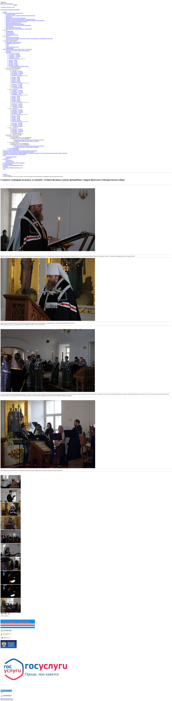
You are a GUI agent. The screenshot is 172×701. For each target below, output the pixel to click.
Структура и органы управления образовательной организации (20, 15)
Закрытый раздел (10, 48)
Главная (5, 12)
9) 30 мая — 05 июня (13, 65)
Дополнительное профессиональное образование (14, 154)
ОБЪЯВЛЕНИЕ (9, 31)
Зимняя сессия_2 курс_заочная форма (19, 143)
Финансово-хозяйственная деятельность (15, 24)
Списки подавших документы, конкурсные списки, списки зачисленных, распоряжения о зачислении (29, 38)
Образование (9, 16)
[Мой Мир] (5, 613)
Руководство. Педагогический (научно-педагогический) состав (20, 19)
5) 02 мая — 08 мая (13, 60)
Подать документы (8, 9)
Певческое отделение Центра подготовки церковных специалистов (18, 152)
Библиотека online (10, 161)
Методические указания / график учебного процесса (18, 50)
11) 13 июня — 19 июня (16, 85)
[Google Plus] (8, 613)
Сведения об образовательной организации (13, 13)
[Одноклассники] (4, 613)
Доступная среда (10, 26)
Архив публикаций (10, 33)
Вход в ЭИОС (16, 9)
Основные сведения (10, 14)
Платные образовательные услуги (14, 22)
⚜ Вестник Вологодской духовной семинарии (14, 162)
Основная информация (11, 156)
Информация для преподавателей (13, 42)
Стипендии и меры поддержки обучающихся (16, 21)
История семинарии (7, 164)
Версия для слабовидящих (7, 3)
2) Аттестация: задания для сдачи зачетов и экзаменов (26, 141)
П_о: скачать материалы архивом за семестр (19, 66)
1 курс (7, 44)
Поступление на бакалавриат (12, 37)
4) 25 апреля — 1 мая (13, 57)
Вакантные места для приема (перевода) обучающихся (18, 25)
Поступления (9, 160)
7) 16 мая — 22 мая (13, 62)
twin (4, 168)
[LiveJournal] (7, 613)
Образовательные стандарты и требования (15, 18)
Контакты (5, 166)
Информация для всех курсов (12, 43)
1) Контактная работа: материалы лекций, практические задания (29, 139)
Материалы (8, 158)
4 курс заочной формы (14, 149)
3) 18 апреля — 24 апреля (14, 56)
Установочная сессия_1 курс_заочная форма (21, 137)
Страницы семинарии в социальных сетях (13, 167)
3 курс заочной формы (14, 148)
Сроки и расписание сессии (12, 47)
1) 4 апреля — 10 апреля (14, 54)
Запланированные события (12, 34)
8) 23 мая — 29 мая (13, 63)
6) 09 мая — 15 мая (13, 61)
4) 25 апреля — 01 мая (16, 74)
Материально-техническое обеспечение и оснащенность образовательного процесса (25, 20)
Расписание (8, 51)
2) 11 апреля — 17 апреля (14, 55)
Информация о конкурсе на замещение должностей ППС (19, 28)
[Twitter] (2, 613)
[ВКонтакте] (1, 613)
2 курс (7, 45)
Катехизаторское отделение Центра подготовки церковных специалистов (20, 150)
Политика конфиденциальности (7, 699)
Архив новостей (9, 32)
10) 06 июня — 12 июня (16, 84)
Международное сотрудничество (13, 27)
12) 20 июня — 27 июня (16, 86)
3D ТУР (2, 9)
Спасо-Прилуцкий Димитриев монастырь (13, 165)
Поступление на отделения (12, 39)
